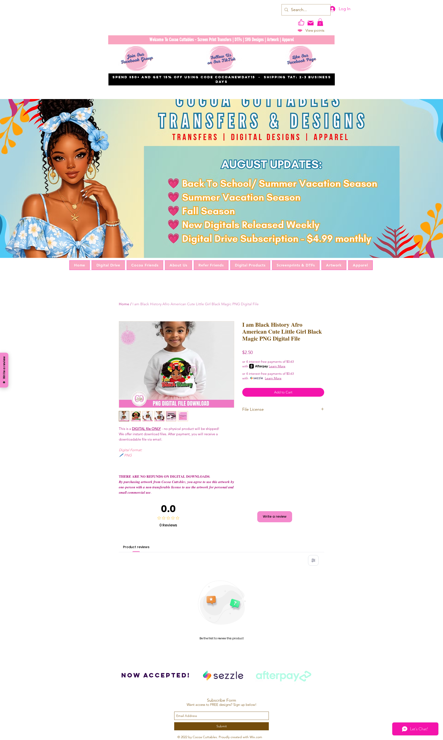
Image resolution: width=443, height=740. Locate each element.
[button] (320, 22)
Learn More (277, 366)
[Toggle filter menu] (313, 560)
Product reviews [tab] (136, 547)
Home (124, 304)
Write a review (275, 516)
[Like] (301, 22)
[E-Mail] (311, 23)
